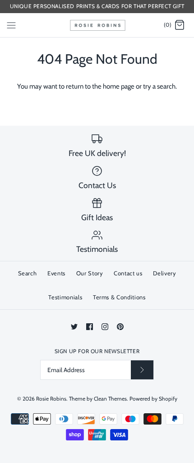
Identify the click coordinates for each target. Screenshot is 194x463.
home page (118, 86)
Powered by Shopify (153, 398)
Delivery (164, 273)
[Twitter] (74, 326)
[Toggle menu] (11, 24)
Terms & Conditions (119, 297)
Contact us (128, 273)
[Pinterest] (120, 326)
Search (27, 273)
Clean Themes (110, 398)
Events (56, 273)
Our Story (89, 273)
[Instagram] (105, 326)
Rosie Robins (51, 398)
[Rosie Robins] (97, 25)
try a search (159, 86)
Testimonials (65, 297)
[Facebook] (89, 326)
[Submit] (142, 369)
